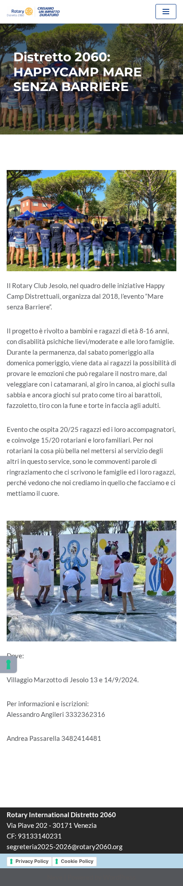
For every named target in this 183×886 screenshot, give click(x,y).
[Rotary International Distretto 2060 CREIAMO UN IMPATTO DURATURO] (33, 11)
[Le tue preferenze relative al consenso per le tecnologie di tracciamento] (8, 664)
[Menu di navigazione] (165, 11)
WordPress (119, 877)
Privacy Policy (32, 861)
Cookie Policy (77, 861)
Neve (55, 877)
